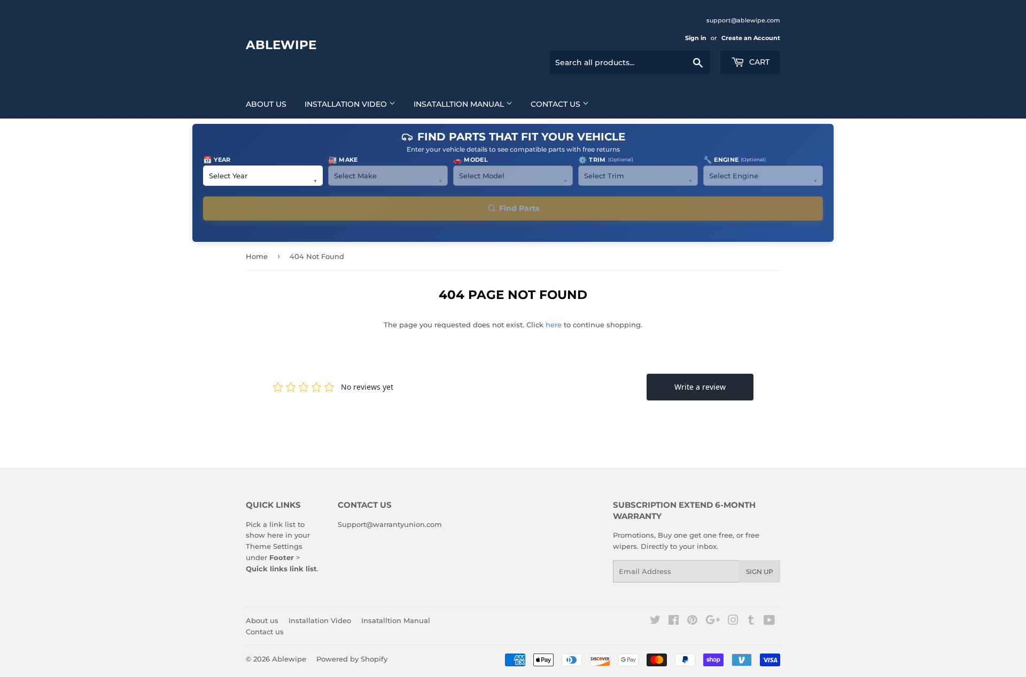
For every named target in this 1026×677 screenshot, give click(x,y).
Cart (758, 62)
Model (470, 159)
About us (266, 104)
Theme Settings (274, 546)
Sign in (695, 38)
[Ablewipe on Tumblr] (751, 621)
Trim (605, 159)
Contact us (556, 104)
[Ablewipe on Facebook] (673, 621)
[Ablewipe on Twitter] (655, 621)
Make (343, 159)
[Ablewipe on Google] (712, 621)
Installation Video (347, 104)
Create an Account (750, 38)
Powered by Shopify (351, 659)
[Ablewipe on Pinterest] (692, 621)
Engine (734, 159)
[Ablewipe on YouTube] (769, 621)
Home (257, 256)
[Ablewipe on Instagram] (733, 621)
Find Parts (519, 208)
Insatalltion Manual (460, 104)
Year (217, 159)
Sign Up (759, 572)
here (554, 324)
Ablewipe (281, 44)
